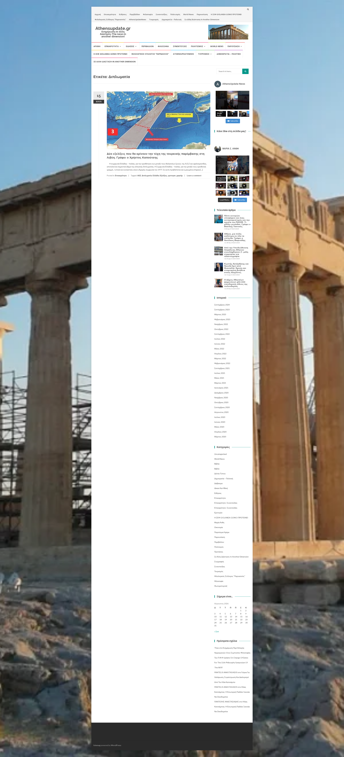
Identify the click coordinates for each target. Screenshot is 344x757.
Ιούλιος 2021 (219, 373)
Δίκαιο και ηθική (221, 488)
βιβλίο (216, 469)
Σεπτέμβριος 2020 (222, 407)
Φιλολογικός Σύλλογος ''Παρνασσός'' (229, 576)
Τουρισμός (154, 19)
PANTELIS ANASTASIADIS (225, 672)
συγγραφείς (219, 561)
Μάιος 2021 (219, 378)
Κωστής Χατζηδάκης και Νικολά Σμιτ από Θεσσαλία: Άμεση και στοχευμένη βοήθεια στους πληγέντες (236, 268)
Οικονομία (218, 527)
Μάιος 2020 (219, 427)
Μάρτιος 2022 (220, 358)
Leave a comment (194, 175)
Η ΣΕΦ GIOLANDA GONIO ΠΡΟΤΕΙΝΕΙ (226, 14)
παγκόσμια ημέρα (221, 532)
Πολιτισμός (175, 14)
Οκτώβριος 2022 (221, 329)
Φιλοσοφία (148, 14)
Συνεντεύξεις (161, 14)
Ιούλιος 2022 (219, 339)
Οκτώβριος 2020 (221, 402)
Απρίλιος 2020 (220, 432)
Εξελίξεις (163, 175)
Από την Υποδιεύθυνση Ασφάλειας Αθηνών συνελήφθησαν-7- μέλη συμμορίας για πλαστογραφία (236, 252)
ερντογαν (172, 175)
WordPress (116, 745)
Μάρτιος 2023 (220, 314)
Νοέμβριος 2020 (221, 397)
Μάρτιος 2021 (220, 383)
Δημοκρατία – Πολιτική (171, 19)
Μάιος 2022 (219, 348)
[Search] (245, 71)
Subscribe (234, 121)
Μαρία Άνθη (219, 522)
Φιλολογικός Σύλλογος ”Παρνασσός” (110, 19)
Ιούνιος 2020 (219, 422)
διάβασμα (218, 483)
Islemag (96, 745)
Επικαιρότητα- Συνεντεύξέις (225, 508)
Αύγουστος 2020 (221, 412)
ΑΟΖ (139, 175)
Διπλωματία (147, 175)
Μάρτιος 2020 (220, 436)
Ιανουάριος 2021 (221, 388)
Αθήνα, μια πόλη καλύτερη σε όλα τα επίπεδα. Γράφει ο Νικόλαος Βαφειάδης (235, 237)
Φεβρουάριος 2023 (222, 319)
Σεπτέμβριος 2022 (222, 334)
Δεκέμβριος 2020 (221, 393)
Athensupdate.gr (113, 28)
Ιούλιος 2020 (219, 417)
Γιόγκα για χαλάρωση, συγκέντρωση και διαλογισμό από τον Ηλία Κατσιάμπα (232, 677)
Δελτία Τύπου (220, 473)
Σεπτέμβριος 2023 (222, 309)
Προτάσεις (218, 552)
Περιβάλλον (135, 14)
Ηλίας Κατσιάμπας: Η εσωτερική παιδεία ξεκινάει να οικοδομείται (232, 692)
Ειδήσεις (123, 14)
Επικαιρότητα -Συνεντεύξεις (225, 503)
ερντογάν (218, 512)
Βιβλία (216, 464)
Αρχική (98, 14)
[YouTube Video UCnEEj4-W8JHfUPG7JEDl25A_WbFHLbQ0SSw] (232, 100)
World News (188, 14)
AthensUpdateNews (137, 19)
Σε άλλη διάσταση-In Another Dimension (201, 19)
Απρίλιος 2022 (220, 353)
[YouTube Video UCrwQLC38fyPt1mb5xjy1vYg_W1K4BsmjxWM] (232, 165)
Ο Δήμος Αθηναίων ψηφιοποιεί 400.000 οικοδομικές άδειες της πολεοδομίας (236, 283)
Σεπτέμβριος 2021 (222, 368)
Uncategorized (220, 454)
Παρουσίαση (202, 14)
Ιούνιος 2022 (219, 344)
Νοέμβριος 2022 (221, 324)
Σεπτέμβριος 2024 (222, 305)
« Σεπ (216, 631)
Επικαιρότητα (110, 14)
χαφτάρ (179, 175)
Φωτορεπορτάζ (220, 586)
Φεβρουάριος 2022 (222, 363)
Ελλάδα (156, 175)
